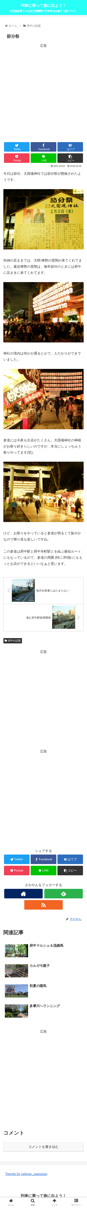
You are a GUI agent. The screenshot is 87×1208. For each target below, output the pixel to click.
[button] (78, 680)
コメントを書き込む (43, 1146)
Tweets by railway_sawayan (26, 1174)
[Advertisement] (43, 92)
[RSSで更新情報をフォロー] (43, 905)
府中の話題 (14, 640)
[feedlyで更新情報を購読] (63, 893)
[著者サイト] (23, 893)
